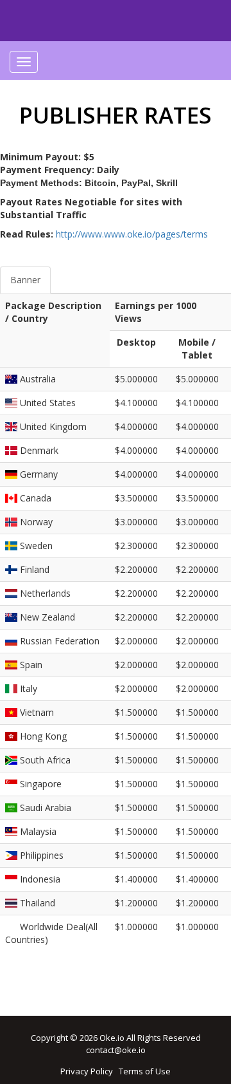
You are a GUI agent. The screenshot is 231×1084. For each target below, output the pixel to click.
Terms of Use (145, 1071)
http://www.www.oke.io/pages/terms (132, 234)
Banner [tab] (25, 280)
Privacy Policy (86, 1071)
